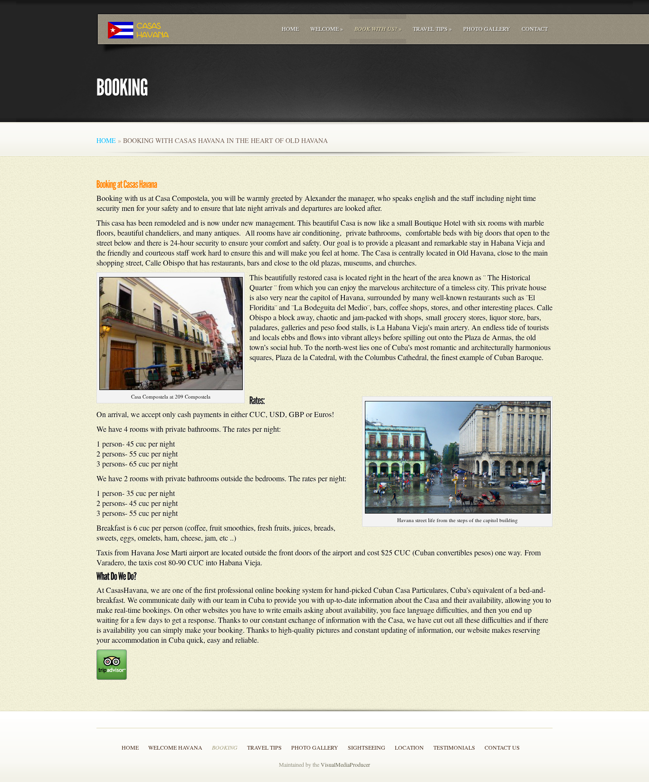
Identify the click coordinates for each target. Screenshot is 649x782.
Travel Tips (432, 28)
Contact (535, 28)
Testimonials (454, 747)
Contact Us (502, 747)
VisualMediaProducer (345, 764)
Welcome (326, 28)
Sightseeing (366, 747)
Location (409, 747)
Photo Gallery (486, 28)
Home (290, 28)
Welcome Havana (175, 747)
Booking (225, 747)
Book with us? (377, 28)
